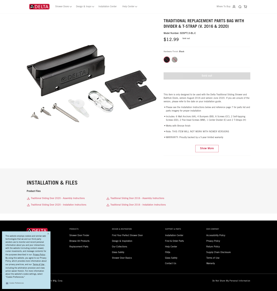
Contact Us (170, 263)
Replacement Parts (78, 247)
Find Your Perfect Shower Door (127, 235)
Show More (207, 148)
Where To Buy (223, 6)
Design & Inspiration (122, 241)
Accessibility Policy (215, 235)
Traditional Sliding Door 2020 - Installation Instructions (58, 205)
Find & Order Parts (174, 241)
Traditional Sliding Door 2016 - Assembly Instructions (137, 198)
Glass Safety (118, 252)
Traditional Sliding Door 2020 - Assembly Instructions (57, 198)
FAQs (167, 252)
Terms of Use (212, 258)
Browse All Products (79, 241)
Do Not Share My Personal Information (231, 281)
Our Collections (119, 247)
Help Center (171, 247)
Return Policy (213, 247)
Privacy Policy (213, 241)
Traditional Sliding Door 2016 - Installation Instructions (138, 205)
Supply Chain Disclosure (218, 252)
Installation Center (174, 235)
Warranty (210, 263)
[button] (14, 283)
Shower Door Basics (122, 258)
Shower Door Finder (79, 235)
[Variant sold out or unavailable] (167, 59)
